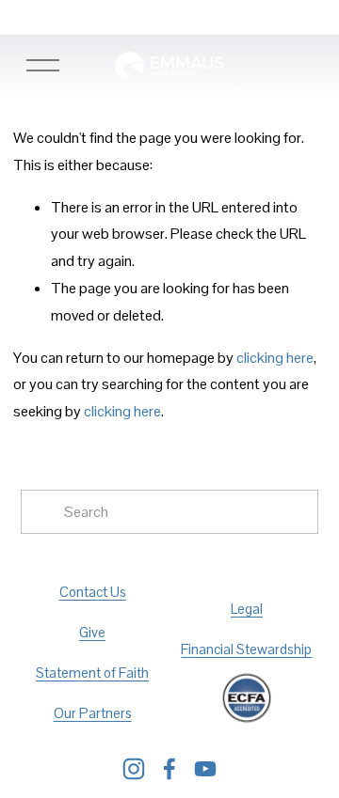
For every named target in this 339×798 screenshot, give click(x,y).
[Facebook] (169, 769)
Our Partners (93, 713)
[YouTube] (205, 769)
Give (92, 632)
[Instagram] (133, 769)
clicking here (275, 358)
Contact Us (92, 592)
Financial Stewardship (246, 649)
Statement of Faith (92, 672)
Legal (247, 609)
